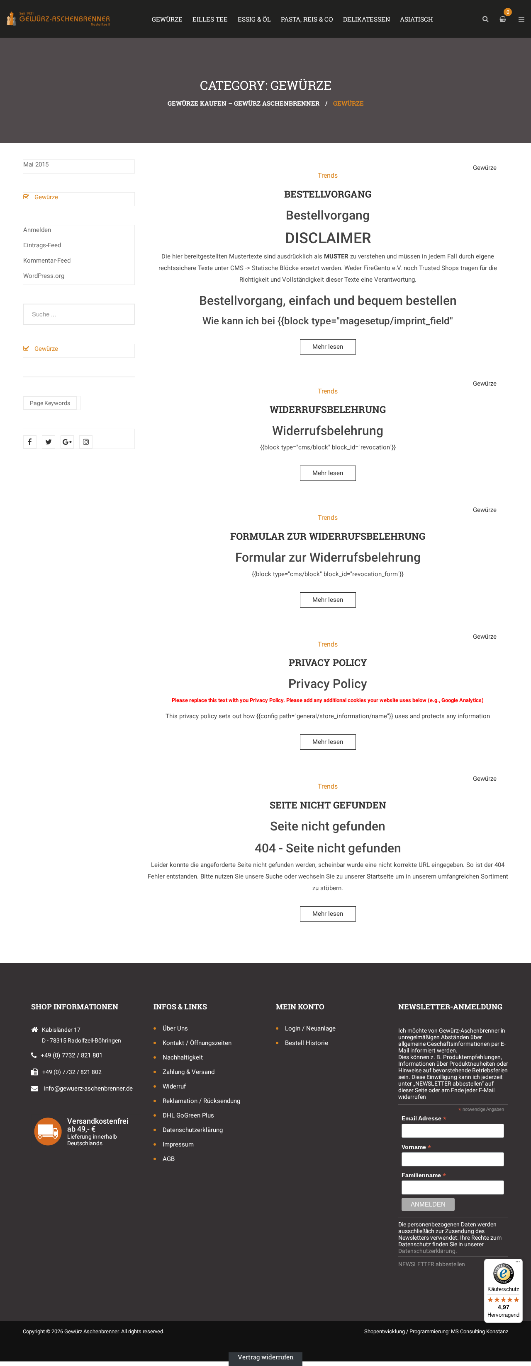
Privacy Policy (328, 662)
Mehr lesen (327, 346)
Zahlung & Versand (188, 1072)
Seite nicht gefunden (328, 805)
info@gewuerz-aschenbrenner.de (88, 1088)
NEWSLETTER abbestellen (431, 1264)
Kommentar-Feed (47, 260)
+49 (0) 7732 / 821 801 (71, 1055)
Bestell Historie (306, 1043)
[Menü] (518, 1264)
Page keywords (50, 403)
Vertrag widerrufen (266, 1357)
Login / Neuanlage (310, 1028)
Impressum (178, 1144)
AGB (169, 1159)
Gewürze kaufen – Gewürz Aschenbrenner (243, 103)
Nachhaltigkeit (183, 1057)
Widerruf (174, 1086)
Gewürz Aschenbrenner (91, 1331)
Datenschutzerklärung (193, 1130)
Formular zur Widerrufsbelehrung (327, 536)
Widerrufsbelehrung (328, 409)
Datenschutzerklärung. (427, 1251)
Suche (274, 876)
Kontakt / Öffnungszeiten (197, 1043)
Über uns (175, 1028)
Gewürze (46, 197)
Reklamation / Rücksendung (201, 1101)
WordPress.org (43, 276)
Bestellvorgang (327, 194)
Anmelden (37, 230)
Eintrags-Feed (42, 245)
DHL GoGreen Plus (188, 1115)
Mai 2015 (36, 164)
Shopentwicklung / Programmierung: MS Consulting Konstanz (436, 1331)
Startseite (380, 876)
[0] (503, 19)
